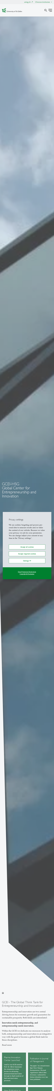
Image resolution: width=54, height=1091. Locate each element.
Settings (26, 561)
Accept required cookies (27, 554)
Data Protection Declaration (27, 572)
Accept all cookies (27, 547)
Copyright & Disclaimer (27, 574)
